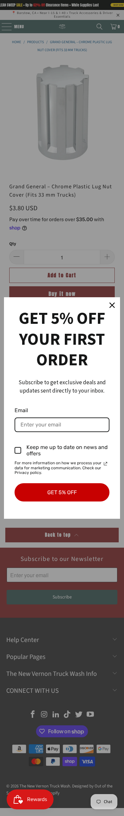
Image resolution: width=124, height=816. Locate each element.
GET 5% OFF (62, 492)
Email (21, 410)
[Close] (112, 305)
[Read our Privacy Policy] (105, 464)
